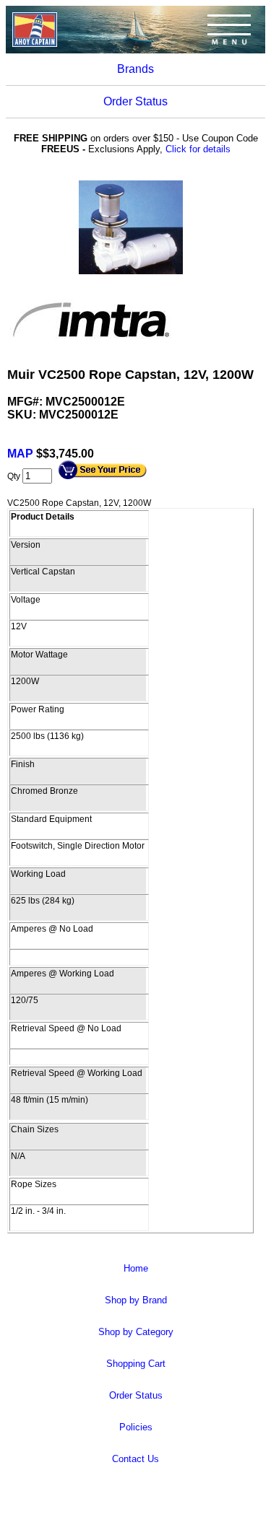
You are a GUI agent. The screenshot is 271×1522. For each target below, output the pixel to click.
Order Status (135, 101)
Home (136, 1268)
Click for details (198, 149)
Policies (135, 1427)
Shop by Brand (136, 1300)
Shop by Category (135, 1331)
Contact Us (135, 1458)
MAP (21, 453)
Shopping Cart (135, 1363)
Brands (135, 69)
